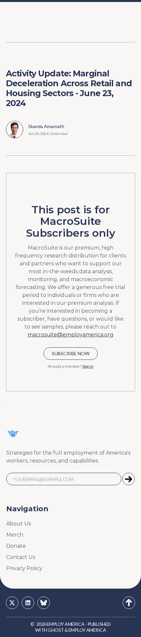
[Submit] (128, 479)
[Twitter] (12, 603)
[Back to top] (129, 603)
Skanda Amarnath (46, 126)
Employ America (65, 624)
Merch (14, 535)
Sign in (87, 366)
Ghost (56, 630)
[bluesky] (43, 603)
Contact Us (20, 557)
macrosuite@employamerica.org (70, 335)
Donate (16, 546)
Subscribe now (71, 353)
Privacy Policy (24, 568)
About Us (18, 523)
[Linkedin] (28, 603)
